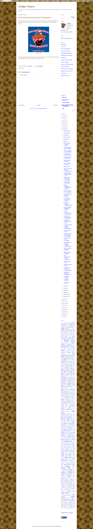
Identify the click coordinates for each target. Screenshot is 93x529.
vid (74, 495)
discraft (70, 362)
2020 (64, 118)
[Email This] (37, 66)
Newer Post (21, 105)
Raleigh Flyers (64, 439)
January (65, 296)
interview (65, 392)
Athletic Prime (67, 166)
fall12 (62, 373)
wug (67, 506)
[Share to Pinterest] (42, 66)
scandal (62, 454)
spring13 (63, 475)
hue (62, 387)
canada (73, 339)
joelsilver (73, 395)
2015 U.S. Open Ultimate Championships (67, 269)
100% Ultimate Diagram (66, 53)
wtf (62, 505)
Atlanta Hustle (70, 327)
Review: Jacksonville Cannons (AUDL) (68, 213)
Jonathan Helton (66, 396)
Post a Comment (23, 75)
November (66, 133)
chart (73, 343)
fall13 (67, 373)
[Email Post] (35, 66)
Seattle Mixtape (64, 458)
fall (71, 368)
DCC (69, 358)
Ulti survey (66, 488)
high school (63, 384)
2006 (64, 316)
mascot (62, 408)
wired (62, 503)
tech (68, 481)
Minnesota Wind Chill (66, 409)
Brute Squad (66, 339)
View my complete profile (66, 31)
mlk (68, 411)
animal (70, 325)
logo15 (64, 402)
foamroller (66, 375)
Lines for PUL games (65, 51)
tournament (70, 482)
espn (67, 367)
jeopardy (73, 393)
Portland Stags (70, 435)
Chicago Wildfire (64, 346)
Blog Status (63, 44)
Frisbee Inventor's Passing (67, 68)
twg (69, 487)
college (63, 350)
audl (62, 329)
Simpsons (68, 463)
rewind (73, 439)
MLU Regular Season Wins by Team (67, 221)
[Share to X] (39, 66)
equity (70, 365)
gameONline (63, 378)
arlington (63, 327)
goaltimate (63, 381)
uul (74, 493)
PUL (62, 438)
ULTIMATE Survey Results (67, 55)
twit (74, 487)
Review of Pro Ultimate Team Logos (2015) (67, 217)
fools (72, 375)
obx (70, 423)
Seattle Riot (71, 460)
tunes (69, 485)
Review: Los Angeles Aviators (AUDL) (68, 204)
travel (62, 484)
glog (70, 380)
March (65, 292)
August (65, 139)
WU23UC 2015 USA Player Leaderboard (67, 179)
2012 (64, 303)
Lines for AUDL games (66, 48)
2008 (64, 311)
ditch (62, 364)
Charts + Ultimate (65, 62)
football (62, 377)
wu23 (66, 505)
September (66, 137)
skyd (74, 463)
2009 (64, 309)
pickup (63, 432)
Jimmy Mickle (66, 395)
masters (69, 408)
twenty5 (63, 487)
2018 (64, 122)
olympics (73, 425)
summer (69, 476)
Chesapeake (68, 344)
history (69, 384)
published (70, 436)
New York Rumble (71, 420)
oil (67, 425)
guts (23, 68)
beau (68, 332)
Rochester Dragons (71, 443)
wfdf (65, 500)
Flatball (62, 374)
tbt (71, 479)
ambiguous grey (64, 325)
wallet (72, 497)
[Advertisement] (38, 91)
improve (63, 389)
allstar (65, 324)
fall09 (73, 370)
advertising (72, 322)
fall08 (68, 370)
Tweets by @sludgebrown (67, 38)
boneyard (63, 334)
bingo (71, 333)
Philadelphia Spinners (66, 430)
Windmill (65, 502)
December (66, 130)
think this (55, 21)
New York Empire (65, 419)
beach (62, 332)
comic (69, 352)
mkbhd (62, 411)
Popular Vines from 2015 (66, 71)
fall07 (62, 370)
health (69, 383)
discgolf (63, 362)
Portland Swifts (63, 436)
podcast (70, 433)
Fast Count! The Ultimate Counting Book (67, 106)
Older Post (55, 105)
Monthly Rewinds (65, 75)
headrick (63, 383)
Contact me (63, 46)
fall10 (65, 371)
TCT (62, 481)
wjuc (66, 503)
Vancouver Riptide (66, 495)
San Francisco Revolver (65, 451)
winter (70, 502)
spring (70, 469)
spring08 (70, 471)
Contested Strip (65, 102)
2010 (64, 307)
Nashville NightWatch (66, 417)
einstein (66, 365)
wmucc (71, 503)
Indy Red (73, 390)
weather (72, 499)
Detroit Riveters (70, 361)
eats (73, 364)
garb (70, 378)
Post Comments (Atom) (42, 108)
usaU (63, 493)
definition (65, 359)
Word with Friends (65, 66)
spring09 (63, 472)
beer (74, 332)
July (65, 141)
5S (65, 322)
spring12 (70, 473)
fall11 (71, 371)
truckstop (70, 484)
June (65, 286)
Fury (72, 377)
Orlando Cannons (70, 426)
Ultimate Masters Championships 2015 (67, 174)
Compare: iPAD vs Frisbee (66, 59)
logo (67, 398)
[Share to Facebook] (41, 66)
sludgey (73, 464)
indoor (69, 390)
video (67, 497)
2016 (64, 126)
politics (62, 435)
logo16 (69, 402)
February (66, 294)
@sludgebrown (64, 30)
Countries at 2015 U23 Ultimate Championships (67, 235)
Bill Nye (66, 333)
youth (69, 507)
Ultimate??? (63, 57)
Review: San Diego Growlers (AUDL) (68, 195)
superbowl (63, 478)
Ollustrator (49, 526)
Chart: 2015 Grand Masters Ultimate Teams (68, 170)
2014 (64, 299)
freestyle (68, 377)
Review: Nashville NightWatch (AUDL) (67, 208)
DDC (74, 358)
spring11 (63, 473)
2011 (64, 305)
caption (66, 341)
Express (67, 368)
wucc (62, 506)
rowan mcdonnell (66, 445)
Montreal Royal (64, 415)
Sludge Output (26, 6)
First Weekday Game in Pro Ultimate (67, 199)
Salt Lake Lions (67, 447)
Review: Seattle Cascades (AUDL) (67, 144)
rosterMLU (72, 444)
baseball (70, 330)
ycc (65, 507)
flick (69, 374)
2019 (64, 120)
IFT (40, 53)
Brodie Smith (72, 337)
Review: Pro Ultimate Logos (67, 64)
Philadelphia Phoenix (68, 429)
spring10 (70, 472)
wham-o (72, 500)
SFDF (71, 461)
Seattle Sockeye (64, 461)
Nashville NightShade (68, 416)
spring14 (69, 475)
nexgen (73, 422)
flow (74, 374)
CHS (65, 347)
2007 (64, 314)
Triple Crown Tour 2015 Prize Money (68, 249)
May (65, 288)
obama (65, 423)
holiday (63, 386)
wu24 (71, 505)
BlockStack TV (65, 99)
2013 (64, 301)
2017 (64, 124)
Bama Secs (64, 97)
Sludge (69, 23)
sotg (64, 469)
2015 (64, 129)
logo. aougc (71, 399)
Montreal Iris (69, 413)
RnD (66, 441)
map (70, 406)
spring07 (63, 471)
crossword (63, 353)
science (62, 455)
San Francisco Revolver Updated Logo (67, 273)
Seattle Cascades (68, 457)
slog (65, 464)
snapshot (67, 466)
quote (68, 438)
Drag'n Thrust (68, 364)
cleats (70, 349)
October (66, 135)
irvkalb (71, 392)
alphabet (71, 324)
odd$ (62, 425)
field (71, 373)
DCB (64, 358)
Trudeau (62, 485)
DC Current (72, 356)
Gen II (63, 380)
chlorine (73, 346)
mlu (73, 411)
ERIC (62, 367)
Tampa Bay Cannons (65, 479)
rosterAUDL (65, 444)
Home (39, 105)
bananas (65, 330)
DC (69, 355)
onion (64, 426)
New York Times (66, 422)
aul (69, 329)
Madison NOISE (64, 405)
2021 (64, 116)
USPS (71, 493)
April (65, 290)
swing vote (71, 478)
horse (71, 386)
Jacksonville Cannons (65, 393)
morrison (73, 415)
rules (73, 445)
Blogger (59, 526)
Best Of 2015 (64, 73)
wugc (71, 506)
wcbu (66, 499)
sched (69, 454)
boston (68, 334)
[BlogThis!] (38, 66)
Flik (63, 108)
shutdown (62, 463)
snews (63, 468)
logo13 (67, 401)
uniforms (69, 491)
